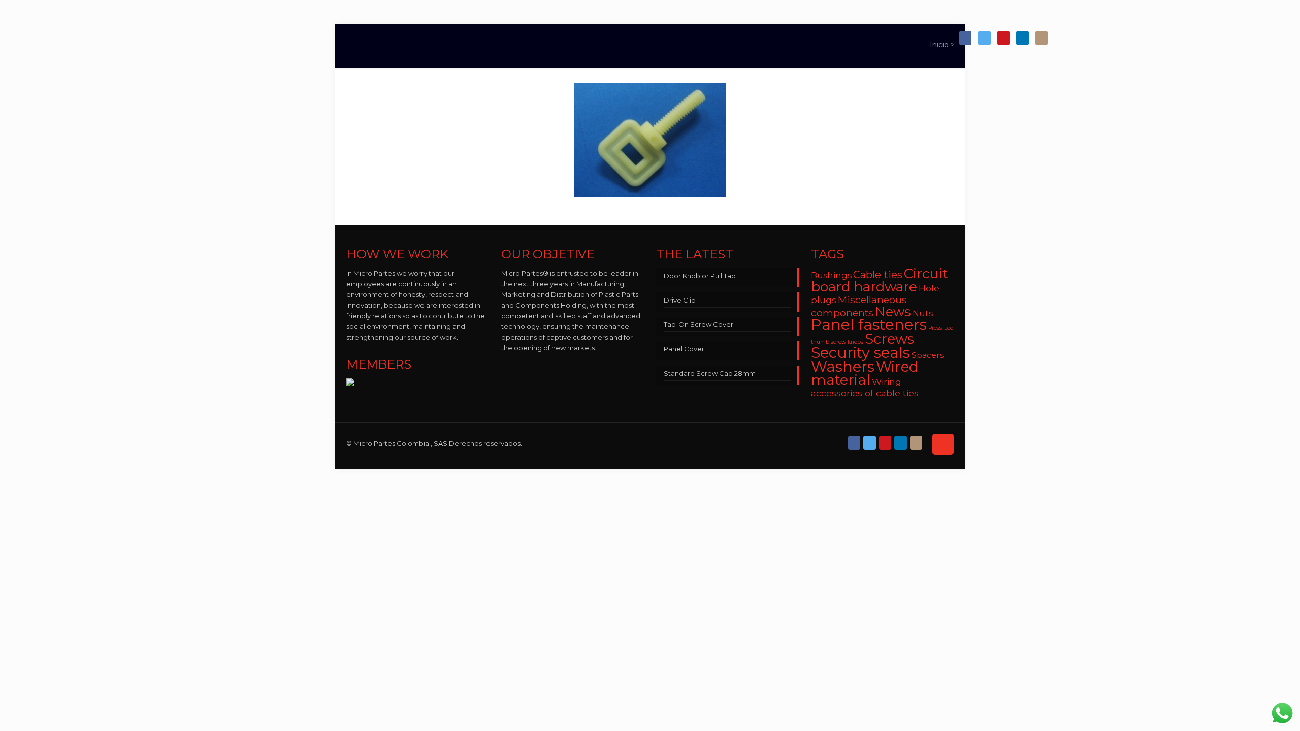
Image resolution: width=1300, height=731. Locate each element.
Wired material (865, 373)
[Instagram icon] (1041, 39)
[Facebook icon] (965, 39)
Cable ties (877, 275)
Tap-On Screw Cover (698, 324)
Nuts (923, 313)
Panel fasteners (869, 325)
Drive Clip (680, 300)
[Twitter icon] (984, 39)
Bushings (831, 275)
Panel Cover (684, 349)
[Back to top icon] (943, 444)
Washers (842, 366)
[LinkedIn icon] (1022, 39)
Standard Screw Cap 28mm (710, 373)
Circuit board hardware (879, 280)
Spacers (928, 355)
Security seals (860, 352)
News (893, 311)
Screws (889, 338)
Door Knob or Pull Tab (700, 276)
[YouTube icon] (1003, 39)
